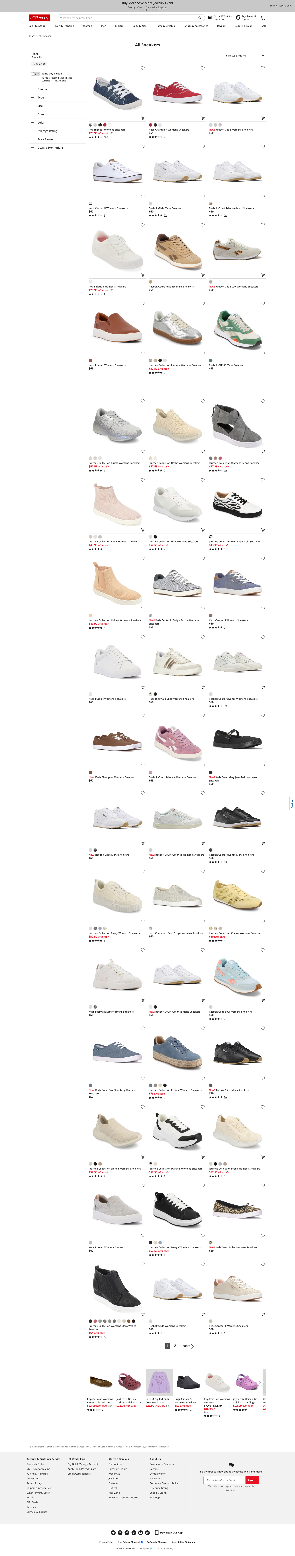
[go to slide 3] (147, 10)
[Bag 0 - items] (262, 17)
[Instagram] (120, 1533)
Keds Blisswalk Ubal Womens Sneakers (171, 698)
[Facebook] (127, 1533)
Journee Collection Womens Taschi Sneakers (235, 541)
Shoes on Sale (98, 1446)
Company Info (158, 1473)
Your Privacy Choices (128, 1542)
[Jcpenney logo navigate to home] (39, 17)
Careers (154, 1468)
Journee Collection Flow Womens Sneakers (173, 541)
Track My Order (35, 1464)
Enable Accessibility (281, 5)
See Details (231, 1490)
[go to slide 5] (153, 10)
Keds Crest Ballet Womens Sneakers (233, 1247)
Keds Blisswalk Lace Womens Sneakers (111, 1011)
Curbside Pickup (118, 1468)
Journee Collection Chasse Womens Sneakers (235, 933)
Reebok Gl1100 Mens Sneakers (226, 365)
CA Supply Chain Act (157, 1542)
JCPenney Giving (159, 1488)
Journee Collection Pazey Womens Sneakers (114, 933)
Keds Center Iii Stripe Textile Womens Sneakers (174, 622)
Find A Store (115, 1464)
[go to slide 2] (143, 10)
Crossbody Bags (139, 1446)
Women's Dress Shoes (79, 1446)
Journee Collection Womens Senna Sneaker (234, 463)
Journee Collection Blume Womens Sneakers (114, 463)
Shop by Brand (158, 1492)
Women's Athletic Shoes (56, 1446)
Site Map (155, 1497)
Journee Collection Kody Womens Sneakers (114, 541)
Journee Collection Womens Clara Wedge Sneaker (112, 1327)
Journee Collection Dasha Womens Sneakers (174, 463)
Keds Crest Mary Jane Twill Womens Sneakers (233, 779)
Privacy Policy (106, 1542)
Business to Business (162, 1464)
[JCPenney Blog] (147, 1533)
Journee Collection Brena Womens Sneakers (234, 1168)
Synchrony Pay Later (38, 1492)
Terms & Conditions (125, 1548)
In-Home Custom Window (123, 1497)
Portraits (113, 1483)
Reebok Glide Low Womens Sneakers (233, 286)
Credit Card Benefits (79, 1473)
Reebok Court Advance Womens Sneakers (233, 698)
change (68, 78)
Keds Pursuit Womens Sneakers (107, 365)
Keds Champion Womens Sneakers (169, 129)
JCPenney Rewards (37, 1473)
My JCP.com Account (38, 1468)
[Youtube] (141, 1533)
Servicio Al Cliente (37, 1511)
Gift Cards (32, 1502)
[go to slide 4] (150, 10)
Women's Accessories (158, 1446)
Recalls (31, 1497)
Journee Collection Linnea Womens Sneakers (115, 1168)
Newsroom (156, 1478)
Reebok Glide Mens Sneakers (165, 208)
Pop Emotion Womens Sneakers (107, 286)
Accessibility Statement (184, 1542)
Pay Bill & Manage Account (83, 1464)
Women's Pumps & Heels (118, 1446)
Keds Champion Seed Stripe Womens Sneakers (176, 933)
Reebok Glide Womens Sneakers (231, 129)
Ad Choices (143, 1548)
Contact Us (33, 1478)
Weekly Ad (114, 1473)
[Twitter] (113, 1533)
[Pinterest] (134, 1533)
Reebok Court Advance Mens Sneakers (231, 208)
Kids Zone (114, 1492)
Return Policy (34, 1483)
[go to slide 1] (140, 10)
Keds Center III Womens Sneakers (108, 208)
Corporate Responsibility (164, 1483)
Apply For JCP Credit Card (82, 1468)
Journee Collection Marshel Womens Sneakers (175, 1168)
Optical (113, 1488)
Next (186, 1346)
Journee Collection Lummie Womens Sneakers (175, 365)
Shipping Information (39, 1488)
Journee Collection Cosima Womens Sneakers (175, 1090)
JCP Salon (114, 1478)
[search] (201, 17)
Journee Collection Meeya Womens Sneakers (175, 1247)
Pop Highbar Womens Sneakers (107, 129)
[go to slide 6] (156, 10)
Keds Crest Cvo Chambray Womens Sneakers (112, 1091)
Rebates (31, 1507)
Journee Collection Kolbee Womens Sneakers (115, 620)
